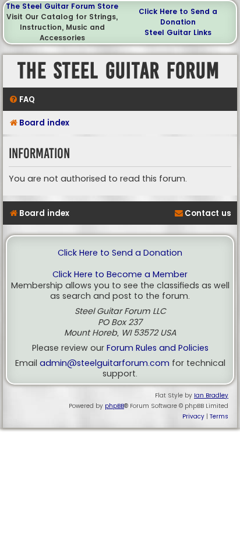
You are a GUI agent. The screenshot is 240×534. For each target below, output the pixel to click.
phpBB (114, 406)
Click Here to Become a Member (120, 274)
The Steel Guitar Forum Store (62, 6)
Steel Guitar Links (177, 32)
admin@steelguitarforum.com (105, 363)
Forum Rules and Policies (158, 348)
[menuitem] (22, 99)
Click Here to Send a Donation (178, 16)
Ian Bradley (211, 395)
